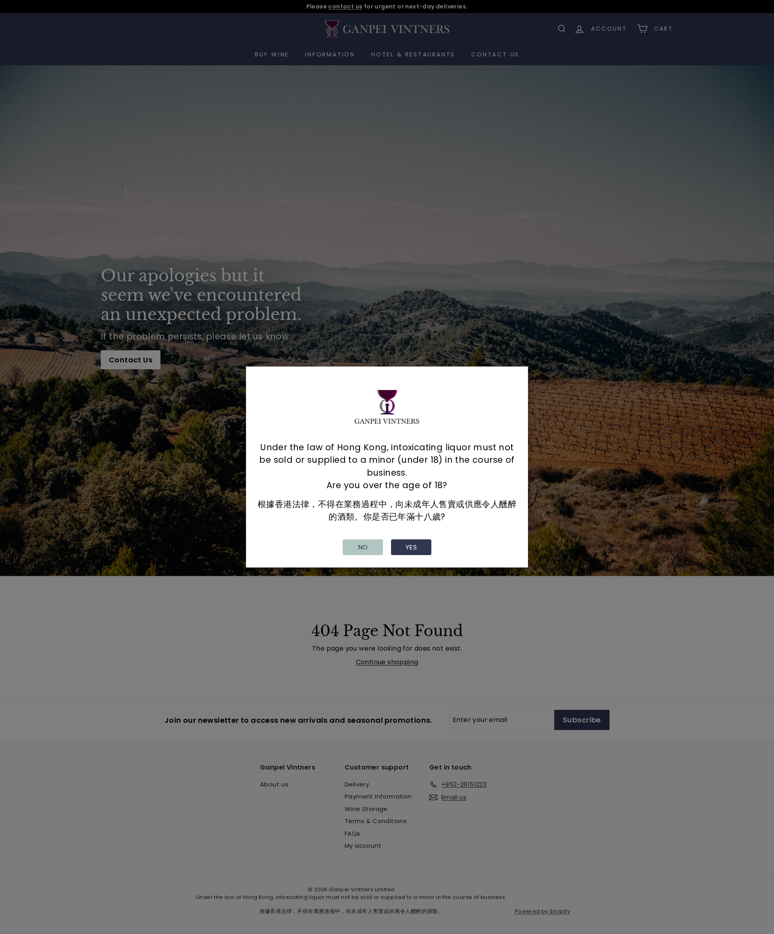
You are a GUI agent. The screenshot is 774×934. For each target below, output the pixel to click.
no (363, 547)
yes (411, 547)
